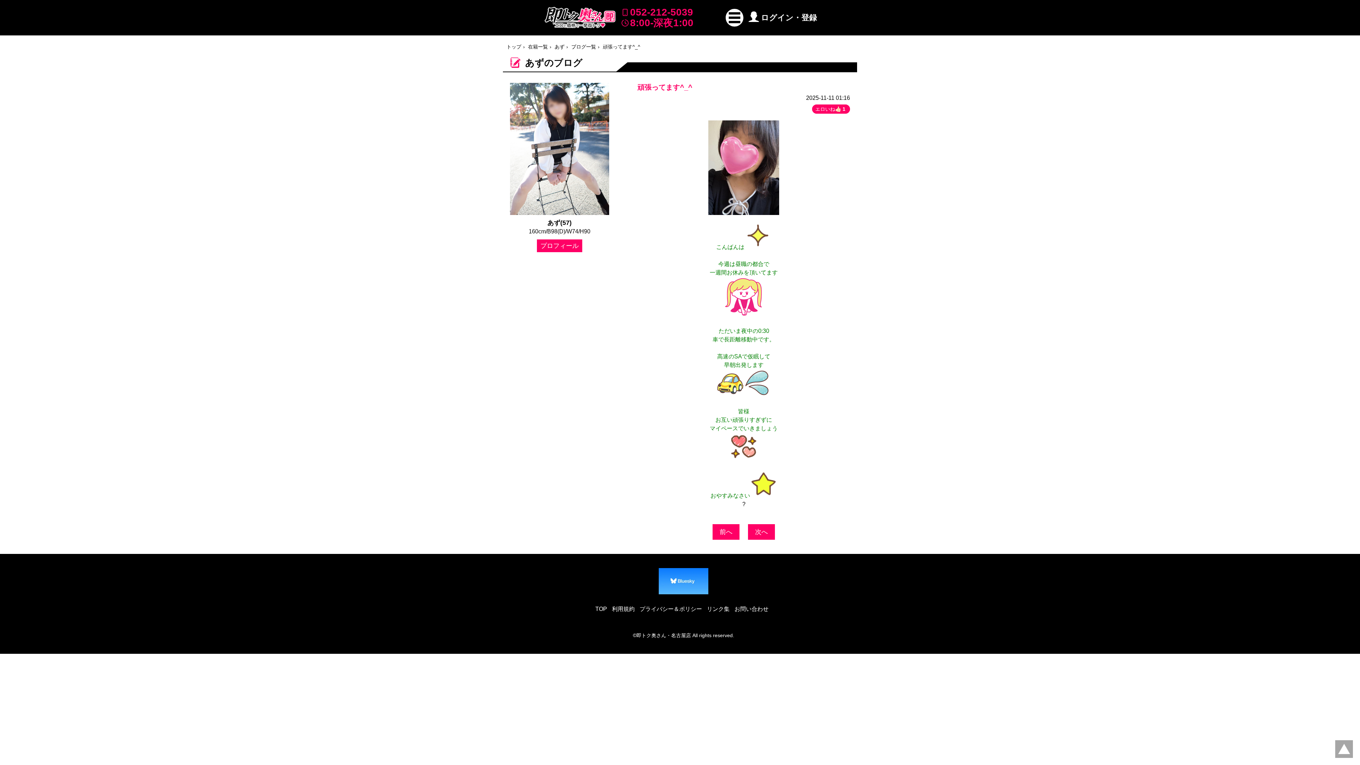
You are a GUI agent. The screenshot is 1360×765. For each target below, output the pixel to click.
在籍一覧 (538, 47)
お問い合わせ (752, 609)
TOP (601, 609)
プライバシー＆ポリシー (671, 609)
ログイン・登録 (789, 17)
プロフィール (559, 245)
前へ (726, 532)
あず (560, 47)
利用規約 (623, 609)
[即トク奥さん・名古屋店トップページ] (580, 17)
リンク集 (718, 609)
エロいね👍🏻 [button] (830, 109)
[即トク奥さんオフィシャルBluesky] (683, 581)
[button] (734, 18)
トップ (513, 47)
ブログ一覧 (583, 47)
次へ (761, 532)
